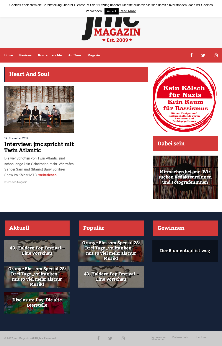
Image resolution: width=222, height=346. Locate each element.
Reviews (25, 55)
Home (8, 55)
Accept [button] (111, 11)
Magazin (94, 55)
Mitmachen (158, 339)
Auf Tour (74, 55)
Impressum (159, 337)
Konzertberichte (50, 55)
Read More (127, 11)
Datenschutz (180, 337)
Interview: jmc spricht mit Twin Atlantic (39, 147)
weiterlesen (47, 175)
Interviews (10, 181)
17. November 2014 (16, 138)
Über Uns (200, 337)
